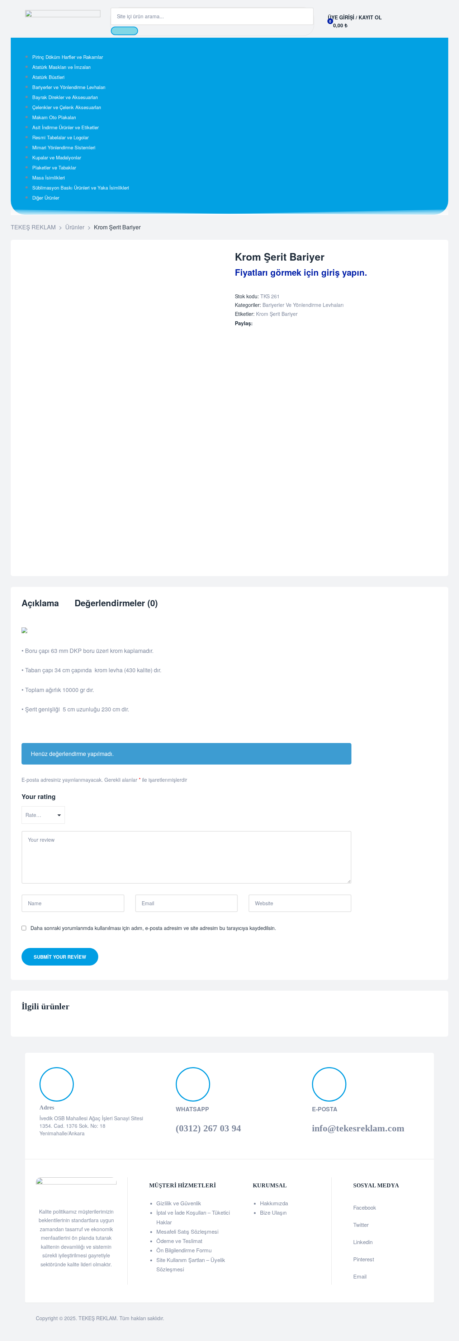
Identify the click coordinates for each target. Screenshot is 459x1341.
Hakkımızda (274, 1203)
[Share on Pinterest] (295, 323)
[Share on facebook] (257, 323)
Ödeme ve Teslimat (179, 1240)
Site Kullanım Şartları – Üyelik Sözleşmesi (190, 1264)
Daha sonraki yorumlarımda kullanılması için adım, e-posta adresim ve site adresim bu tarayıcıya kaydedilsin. (153, 927)
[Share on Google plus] (288, 323)
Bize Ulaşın (273, 1212)
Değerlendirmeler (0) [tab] (116, 603)
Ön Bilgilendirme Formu (184, 1250)
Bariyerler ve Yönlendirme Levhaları (303, 304)
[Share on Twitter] (265, 323)
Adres (46, 1107)
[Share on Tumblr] (280, 323)
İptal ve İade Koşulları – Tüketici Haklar (193, 1217)
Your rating (39, 796)
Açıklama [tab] (40, 603)
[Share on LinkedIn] (272, 323)
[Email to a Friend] (303, 323)
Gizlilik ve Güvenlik (178, 1203)
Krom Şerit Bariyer (277, 313)
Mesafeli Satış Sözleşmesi (187, 1231)
